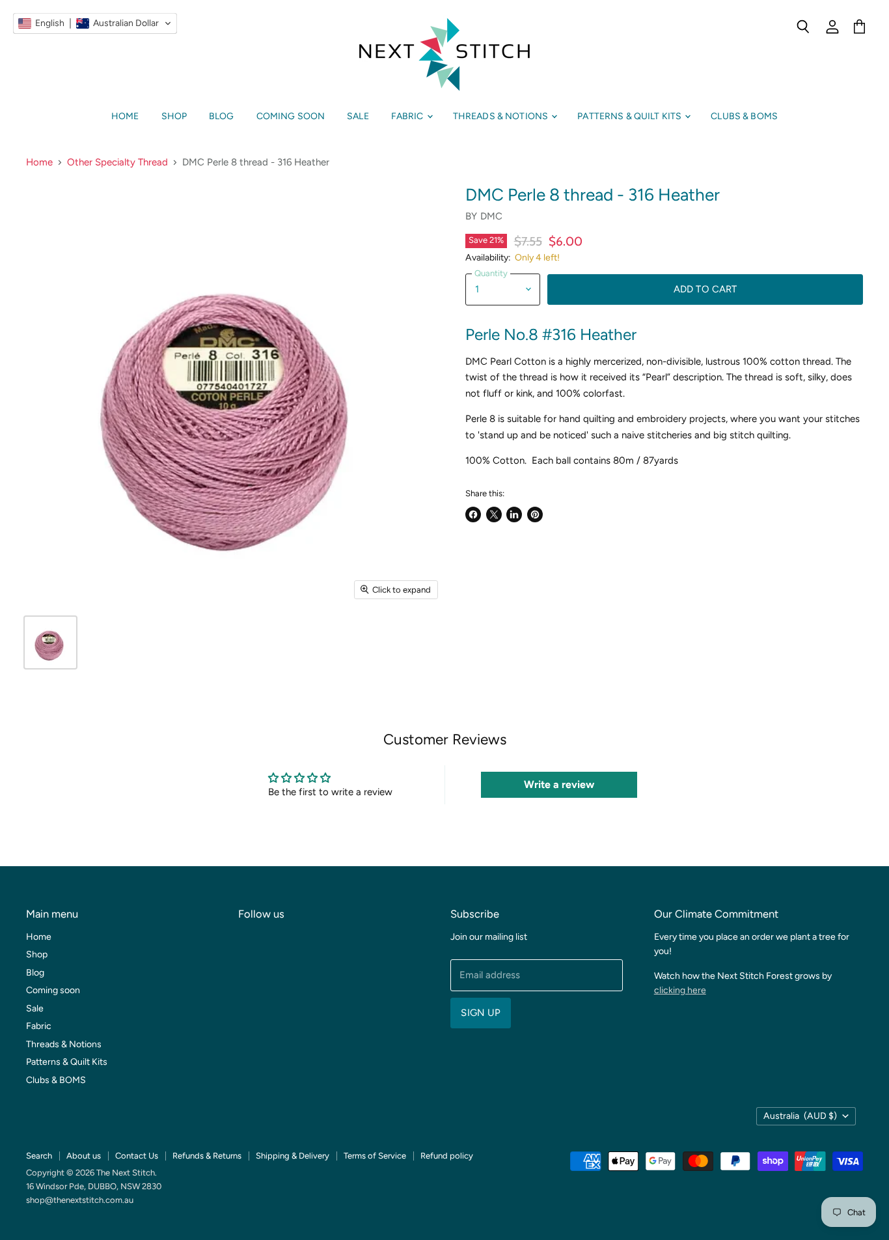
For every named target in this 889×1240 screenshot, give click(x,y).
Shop (174, 116)
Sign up (480, 1013)
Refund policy (446, 1156)
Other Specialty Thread (117, 162)
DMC (491, 216)
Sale (358, 116)
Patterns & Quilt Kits (630, 116)
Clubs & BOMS (744, 116)
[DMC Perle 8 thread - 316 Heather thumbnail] (50, 642)
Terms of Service (375, 1156)
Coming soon (290, 116)
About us (83, 1156)
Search (39, 1156)
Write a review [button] (559, 784)
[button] (95, 23)
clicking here (680, 990)
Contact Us (136, 1156)
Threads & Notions (502, 116)
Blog (221, 116)
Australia (800, 1115)
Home (125, 116)
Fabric (408, 116)
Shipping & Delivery (292, 1156)
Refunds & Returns (206, 1156)
